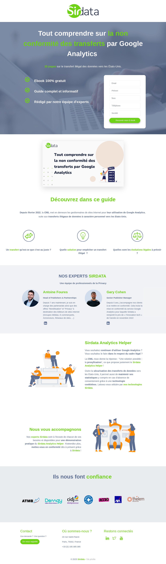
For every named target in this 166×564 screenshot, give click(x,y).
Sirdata (76, 450)
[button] (30, 541)
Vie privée (90, 559)
